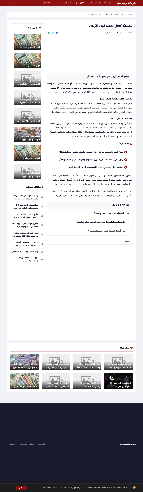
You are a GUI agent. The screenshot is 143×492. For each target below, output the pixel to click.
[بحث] (14, 3)
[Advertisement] (89, 54)
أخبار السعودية (48, 3)
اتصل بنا (12, 444)
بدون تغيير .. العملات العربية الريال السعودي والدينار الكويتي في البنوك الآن (91, 152)
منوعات (98, 3)
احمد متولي (120, 32)
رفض (11, 488)
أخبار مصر (80, 3)
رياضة (59, 3)
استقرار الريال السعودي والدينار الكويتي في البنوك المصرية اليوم (96, 167)
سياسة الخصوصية (26, 444)
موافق (21, 488)
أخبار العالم (68, 3)
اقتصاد (89, 3)
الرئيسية (107, 3)
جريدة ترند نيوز (126, 3)
